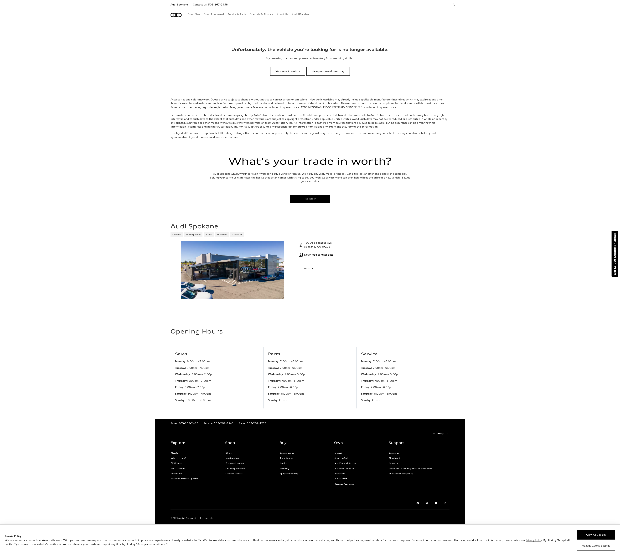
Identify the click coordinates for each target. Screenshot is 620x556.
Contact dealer (287, 453)
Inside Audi (176, 473)
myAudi (338, 453)
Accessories (340, 473)
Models (174, 453)
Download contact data (318, 254)
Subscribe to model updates (184, 478)
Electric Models (178, 468)
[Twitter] (426, 503)
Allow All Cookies (596, 534)
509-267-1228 (257, 423)
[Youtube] (435, 503)
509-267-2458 (218, 4)
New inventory (232, 458)
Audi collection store (344, 468)
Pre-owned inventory (235, 463)
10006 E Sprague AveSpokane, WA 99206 (318, 244)
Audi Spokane (179, 4)
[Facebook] (417, 503)
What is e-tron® (178, 458)
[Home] (176, 15)
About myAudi (341, 458)
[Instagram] (445, 503)
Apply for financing (289, 473)
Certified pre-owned (235, 468)
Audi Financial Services (345, 463)
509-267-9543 (224, 423)
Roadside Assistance (344, 484)
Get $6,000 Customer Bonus (614, 253)
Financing (284, 468)
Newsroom (394, 463)
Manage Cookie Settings (596, 545)
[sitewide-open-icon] (453, 5)
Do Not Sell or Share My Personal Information (410, 468)
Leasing (283, 463)
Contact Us (394, 453)
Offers (229, 453)
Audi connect (341, 478)
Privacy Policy (534, 540)
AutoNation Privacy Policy (401, 473)
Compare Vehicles (234, 473)
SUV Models (176, 463)
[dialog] (310, 540)
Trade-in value (287, 458)
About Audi (394, 458)
